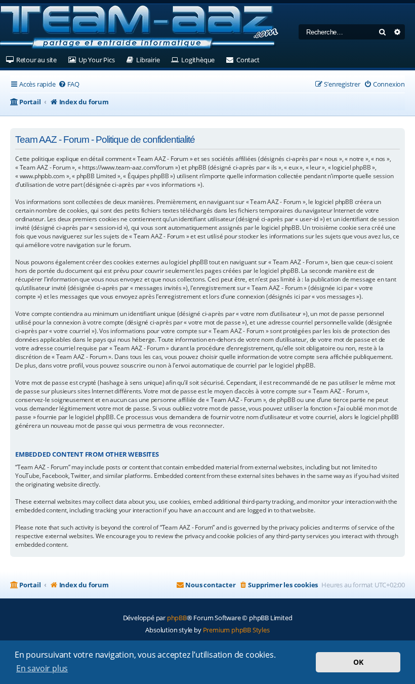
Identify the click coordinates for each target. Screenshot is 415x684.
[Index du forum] (139, 28)
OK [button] (358, 662)
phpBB (177, 617)
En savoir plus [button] (42, 668)
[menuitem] (68, 84)
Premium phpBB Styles (236, 629)
